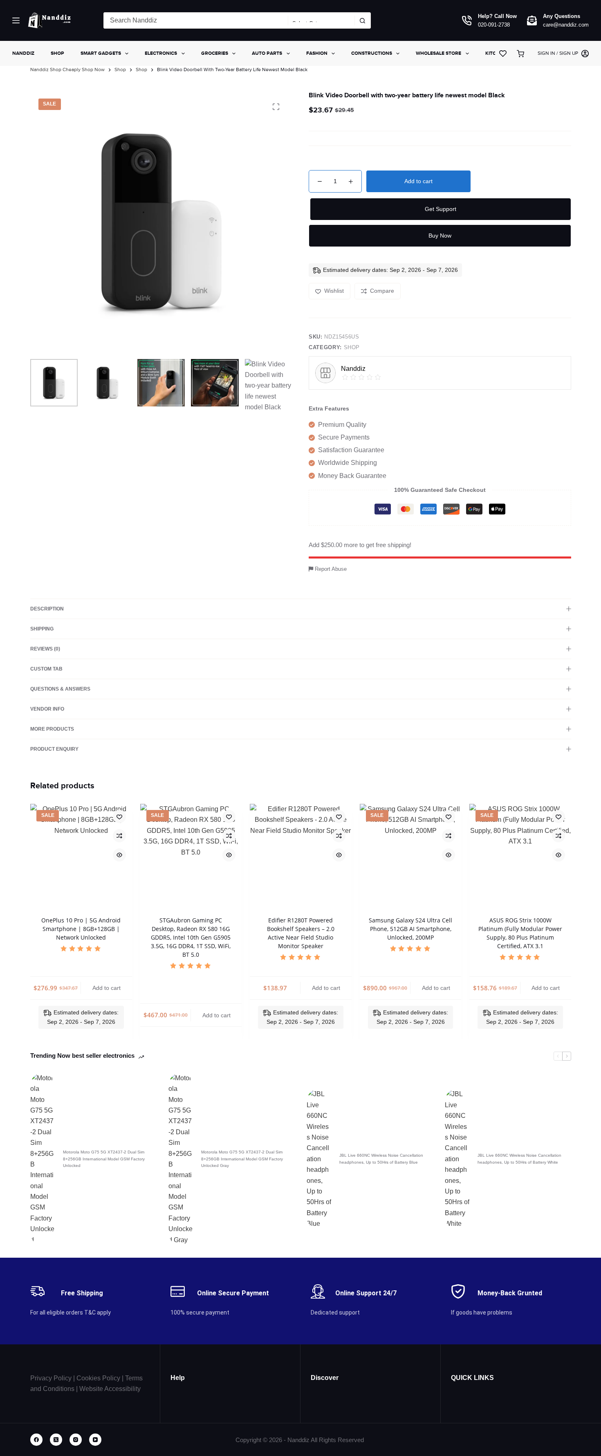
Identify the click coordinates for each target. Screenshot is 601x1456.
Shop (57, 53)
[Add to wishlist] (119, 816)
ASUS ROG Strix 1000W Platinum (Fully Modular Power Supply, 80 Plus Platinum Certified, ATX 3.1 (520, 933)
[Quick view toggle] (119, 854)
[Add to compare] (119, 835)
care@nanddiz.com (566, 25)
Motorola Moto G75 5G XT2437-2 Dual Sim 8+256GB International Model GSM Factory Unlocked (104, 1159)
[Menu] (16, 20)
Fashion (316, 53)
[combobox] (196, 20)
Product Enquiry (54, 749)
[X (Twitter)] (56, 1440)
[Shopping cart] (522, 53)
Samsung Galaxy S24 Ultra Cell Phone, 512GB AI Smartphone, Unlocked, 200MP (410, 928)
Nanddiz (23, 53)
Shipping (42, 629)
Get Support (440, 209)
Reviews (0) (45, 649)
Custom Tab (46, 669)
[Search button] (362, 20)
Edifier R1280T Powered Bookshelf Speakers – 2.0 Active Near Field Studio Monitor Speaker (300, 933)
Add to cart (418, 181)
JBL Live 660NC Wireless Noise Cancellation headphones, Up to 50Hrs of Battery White (519, 1158)
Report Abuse (330, 569)
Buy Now (439, 235)
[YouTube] (95, 1440)
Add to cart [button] (106, 988)
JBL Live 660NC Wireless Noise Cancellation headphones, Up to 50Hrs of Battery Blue (381, 1158)
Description (47, 609)
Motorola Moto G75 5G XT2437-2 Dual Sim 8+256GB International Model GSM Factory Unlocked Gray (242, 1159)
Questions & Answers (60, 689)
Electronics (161, 53)
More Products (52, 729)
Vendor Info (47, 709)
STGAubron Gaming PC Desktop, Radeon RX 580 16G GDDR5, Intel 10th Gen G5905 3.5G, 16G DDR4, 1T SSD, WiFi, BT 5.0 (191, 937)
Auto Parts (267, 53)
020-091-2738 (494, 25)
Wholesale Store (438, 53)
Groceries (214, 53)
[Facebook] (36, 1440)
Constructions (371, 53)
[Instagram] (76, 1440)
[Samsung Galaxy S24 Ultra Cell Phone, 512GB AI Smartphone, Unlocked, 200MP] (410, 855)
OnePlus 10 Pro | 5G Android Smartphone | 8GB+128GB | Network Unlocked (81, 928)
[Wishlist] (503, 53)
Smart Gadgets (101, 53)
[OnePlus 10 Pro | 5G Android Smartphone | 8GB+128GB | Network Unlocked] (81, 855)
